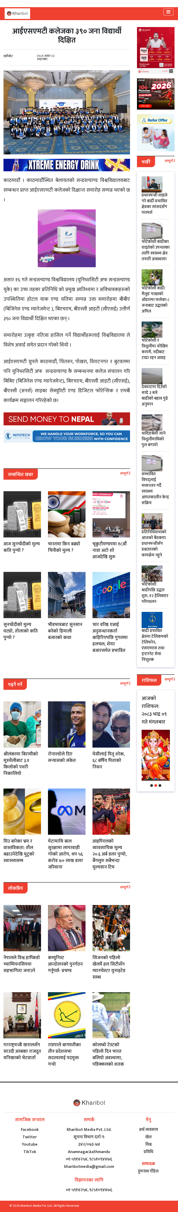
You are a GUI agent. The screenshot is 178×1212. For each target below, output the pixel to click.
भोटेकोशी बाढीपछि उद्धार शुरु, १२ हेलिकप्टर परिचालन (155, 593)
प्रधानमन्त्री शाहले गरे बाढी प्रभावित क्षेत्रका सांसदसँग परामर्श (154, 204)
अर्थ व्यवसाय (148, 1129)
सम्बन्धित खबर (20, 475)
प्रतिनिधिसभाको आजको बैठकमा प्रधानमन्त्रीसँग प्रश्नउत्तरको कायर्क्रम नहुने (154, 544)
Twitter (29, 1137)
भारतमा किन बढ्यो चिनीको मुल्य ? (64, 547)
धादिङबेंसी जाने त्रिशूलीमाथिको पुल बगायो (153, 439)
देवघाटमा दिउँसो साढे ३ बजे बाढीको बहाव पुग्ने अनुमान (155, 396)
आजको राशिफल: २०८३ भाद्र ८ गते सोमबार (153, 710)
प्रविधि (148, 1151)
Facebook (30, 1129)
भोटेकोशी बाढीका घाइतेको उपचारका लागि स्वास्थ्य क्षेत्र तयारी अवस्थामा (156, 250)
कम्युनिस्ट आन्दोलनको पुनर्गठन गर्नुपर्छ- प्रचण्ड (65, 964)
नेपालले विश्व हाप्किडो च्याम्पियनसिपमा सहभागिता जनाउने (21, 964)
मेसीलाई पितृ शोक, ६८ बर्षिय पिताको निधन (108, 760)
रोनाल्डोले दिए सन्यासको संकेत (62, 757)
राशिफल (149, 680)
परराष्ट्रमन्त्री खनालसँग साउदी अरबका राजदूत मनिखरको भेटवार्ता (22, 1051)
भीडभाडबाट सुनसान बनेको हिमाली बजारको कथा (65, 631)
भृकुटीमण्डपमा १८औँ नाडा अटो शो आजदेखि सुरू (109, 550)
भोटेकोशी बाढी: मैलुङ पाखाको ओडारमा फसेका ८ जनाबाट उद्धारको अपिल (155, 300)
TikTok (29, 1151)
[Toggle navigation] (168, 11)
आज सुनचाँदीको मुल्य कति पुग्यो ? (21, 547)
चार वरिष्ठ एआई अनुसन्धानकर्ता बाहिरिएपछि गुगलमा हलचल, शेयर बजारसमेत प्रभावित (110, 637)
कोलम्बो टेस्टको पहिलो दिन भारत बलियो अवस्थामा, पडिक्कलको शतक (108, 1054)
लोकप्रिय (15, 888)
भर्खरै (146, 162)
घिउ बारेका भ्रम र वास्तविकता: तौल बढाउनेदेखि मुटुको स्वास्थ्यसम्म (18, 851)
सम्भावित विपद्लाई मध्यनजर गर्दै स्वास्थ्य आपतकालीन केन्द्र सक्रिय (155, 488)
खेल (148, 1137)
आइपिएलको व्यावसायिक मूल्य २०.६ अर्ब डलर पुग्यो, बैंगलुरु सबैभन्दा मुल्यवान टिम (109, 854)
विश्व (148, 1144)
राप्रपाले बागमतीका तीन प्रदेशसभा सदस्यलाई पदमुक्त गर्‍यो (64, 1054)
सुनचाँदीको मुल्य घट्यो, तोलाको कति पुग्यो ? (20, 631)
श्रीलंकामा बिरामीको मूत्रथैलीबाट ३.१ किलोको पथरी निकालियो (20, 763)
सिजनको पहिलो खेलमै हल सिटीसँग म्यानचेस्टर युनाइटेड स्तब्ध (108, 967)
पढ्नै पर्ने (15, 685)
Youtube (30, 1144)
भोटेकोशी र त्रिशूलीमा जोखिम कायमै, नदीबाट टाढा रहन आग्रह (155, 349)
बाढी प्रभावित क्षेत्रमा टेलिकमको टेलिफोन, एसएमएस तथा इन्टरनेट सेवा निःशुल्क (155, 645)
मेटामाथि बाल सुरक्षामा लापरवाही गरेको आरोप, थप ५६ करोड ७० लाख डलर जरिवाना (65, 854)
